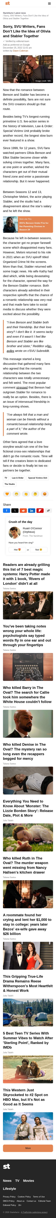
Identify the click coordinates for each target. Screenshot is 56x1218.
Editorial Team (44, 1201)
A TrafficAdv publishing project (34, 1212)
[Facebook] (6, 510)
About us (20, 1201)
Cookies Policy (24, 1197)
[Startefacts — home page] (7, 3)
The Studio (10, 484)
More (28, 1148)
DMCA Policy (8, 1201)
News (7, 1181)
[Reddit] (23, 510)
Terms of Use (39, 1197)
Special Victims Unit (37, 478)
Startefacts (8, 13)
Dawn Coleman (20, 50)
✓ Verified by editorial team (16, 41)
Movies (28, 1181)
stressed (22, 387)
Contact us (31, 1201)
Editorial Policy (9, 1205)
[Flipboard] (40, 510)
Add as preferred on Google (16, 44)
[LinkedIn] (31, 510)
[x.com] (15, 510)
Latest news (20, 13)
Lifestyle (9, 1189)
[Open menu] (49, 3)
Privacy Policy (9, 1197)
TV (6, 478)
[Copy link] (48, 510)
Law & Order (17, 478)
